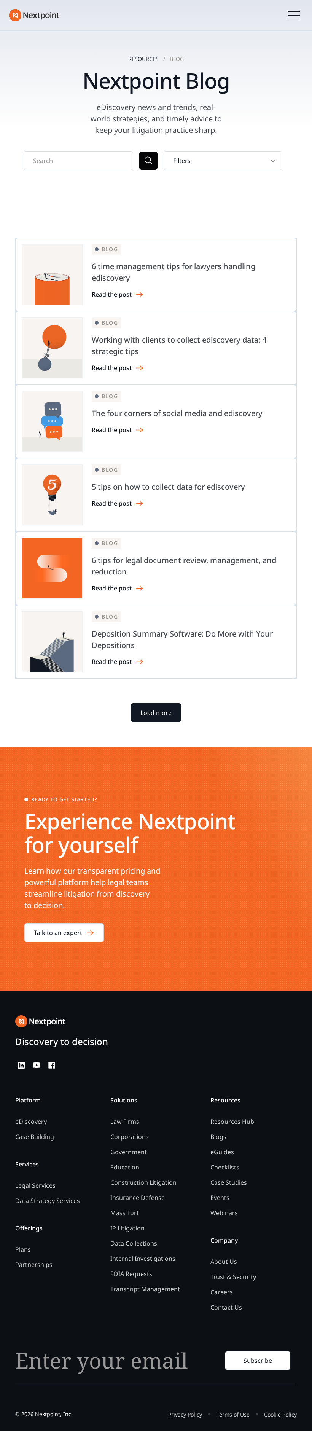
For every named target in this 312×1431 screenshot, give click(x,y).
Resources (143, 58)
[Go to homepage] (40, 1021)
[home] (34, 15)
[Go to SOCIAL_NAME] (21, 1065)
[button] (294, 15)
